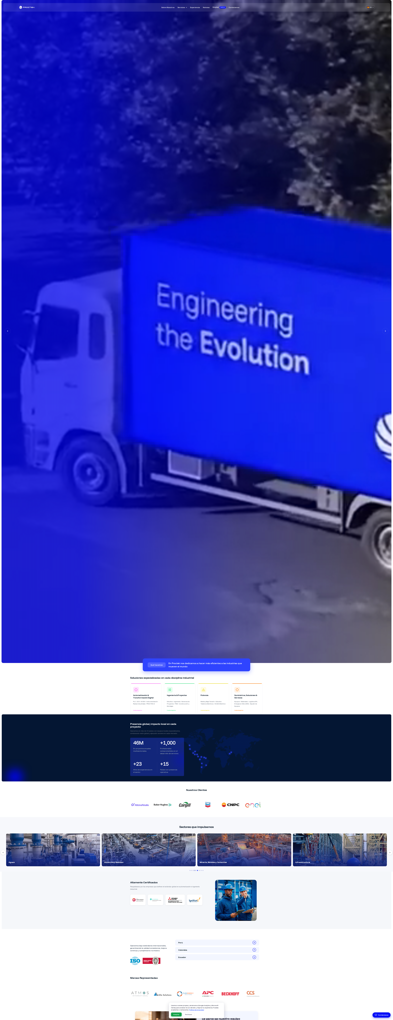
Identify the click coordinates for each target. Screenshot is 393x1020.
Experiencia (195, 7)
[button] (8, 331)
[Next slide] (390, 852)
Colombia (184, 950)
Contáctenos (234, 7)
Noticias (206, 7)
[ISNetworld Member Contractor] (175, 914)
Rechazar (188, 1014)
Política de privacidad (196, 1010)
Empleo (219, 7)
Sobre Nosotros (167, 7)
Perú (182, 942)
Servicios (181, 7)
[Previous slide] (3, 852)
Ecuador (184, 957)
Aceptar (176, 1014)
